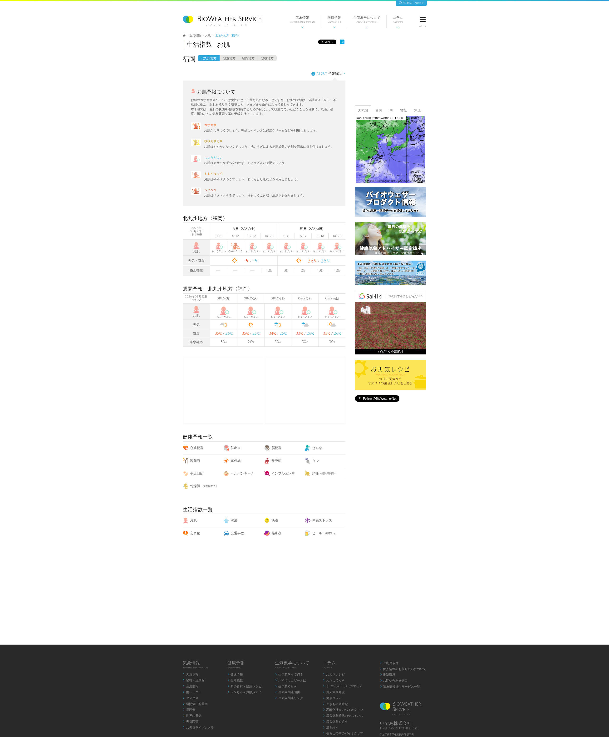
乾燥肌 (204, 486)
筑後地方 (267, 58)
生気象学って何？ (289, 674)
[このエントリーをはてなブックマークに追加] (342, 43)
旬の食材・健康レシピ (244, 686)
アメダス (190, 698)
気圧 (417, 110)
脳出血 (236, 448)
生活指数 (235, 680)
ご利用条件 (389, 663)
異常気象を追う (335, 721)
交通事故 (237, 533)
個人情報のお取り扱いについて (403, 669)
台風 (378, 110)
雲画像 (189, 710)
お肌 (193, 520)
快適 (274, 520)
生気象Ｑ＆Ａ (286, 686)
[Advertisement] (305, 390)
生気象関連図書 (287, 692)
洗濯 (234, 520)
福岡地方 (248, 58)
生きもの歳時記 (335, 704)
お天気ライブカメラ (198, 727)
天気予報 (190, 674)
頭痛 (324, 473)
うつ (315, 460)
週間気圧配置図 (195, 704)
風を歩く (331, 727)
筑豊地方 (229, 58)
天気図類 (190, 721)
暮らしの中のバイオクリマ (343, 733)
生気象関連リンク (289, 698)
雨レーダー (192, 692)
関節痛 (195, 460)
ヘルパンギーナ (242, 473)
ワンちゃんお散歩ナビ (244, 692)
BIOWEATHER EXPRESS (342, 686)
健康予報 (334, 22)
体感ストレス (322, 520)
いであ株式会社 (396, 723)
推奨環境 (388, 674)
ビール (325, 533)
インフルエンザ (283, 473)
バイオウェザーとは (290, 680)
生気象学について (367, 22)
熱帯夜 (276, 533)
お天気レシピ (334, 674)
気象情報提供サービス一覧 (400, 686)
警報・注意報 (194, 680)
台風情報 (190, 686)
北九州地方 (208, 58)
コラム (398, 22)
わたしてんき (334, 680)
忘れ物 (195, 533)
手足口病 (196, 473)
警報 (403, 110)
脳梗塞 (276, 448)
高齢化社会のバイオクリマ (343, 710)
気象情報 (302, 22)
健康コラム (332, 698)
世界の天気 (192, 715)
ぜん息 (317, 448)
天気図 (363, 110)
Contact (411, 3)
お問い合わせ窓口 (394, 680)
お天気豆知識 (334, 692)
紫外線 (236, 460)
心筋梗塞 (196, 448)
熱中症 (276, 460)
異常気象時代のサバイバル (343, 715)
